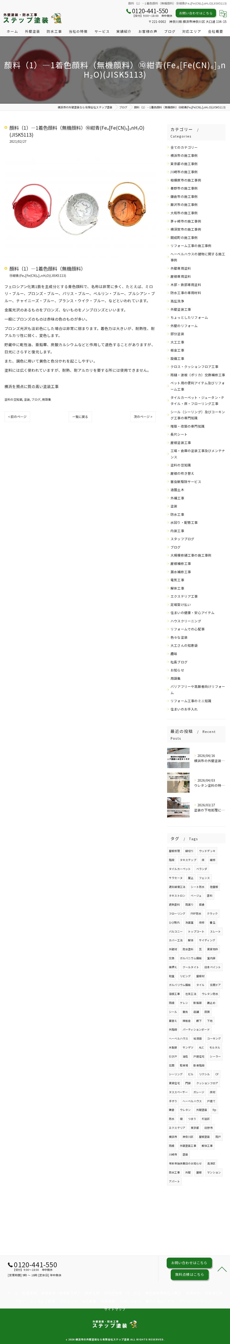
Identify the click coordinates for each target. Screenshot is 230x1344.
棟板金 (187, 1021)
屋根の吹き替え (182, 473)
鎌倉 (171, 1110)
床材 (212, 1092)
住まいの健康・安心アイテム (192, 612)
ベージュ (196, 895)
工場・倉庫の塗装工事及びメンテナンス (197, 453)
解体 (190, 940)
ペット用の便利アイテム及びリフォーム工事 (197, 385)
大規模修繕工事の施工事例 (190, 555)
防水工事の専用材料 (185, 292)
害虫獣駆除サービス (185, 481)
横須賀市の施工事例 (185, 229)
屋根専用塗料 (180, 276)
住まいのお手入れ (184, 709)
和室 (171, 976)
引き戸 (173, 1056)
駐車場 (184, 1065)
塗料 (209, 895)
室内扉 (211, 958)
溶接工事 (174, 994)
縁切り (189, 851)
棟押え (173, 967)
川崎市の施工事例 (184, 171)
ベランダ (201, 869)
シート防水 (197, 887)
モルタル (214, 1047)
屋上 (190, 878)
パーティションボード (196, 1029)
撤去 (185, 1012)
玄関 (171, 1065)
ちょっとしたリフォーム (189, 317)
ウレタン (185, 1110)
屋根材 (200, 976)
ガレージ (198, 1092)
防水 (171, 1119)
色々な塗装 (179, 637)
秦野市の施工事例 (184, 188)
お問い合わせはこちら (196, 13)
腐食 (201, 904)
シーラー (215, 1056)
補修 (212, 860)
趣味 (173, 653)
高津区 (211, 1163)
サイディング (207, 940)
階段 (171, 860)
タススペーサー (178, 1092)
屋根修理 (174, 851)
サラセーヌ (176, 878)
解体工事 (177, 588)
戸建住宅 (198, 1056)
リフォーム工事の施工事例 (190, 245)
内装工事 (177, 530)
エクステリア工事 (184, 596)
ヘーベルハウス (178, 1038)
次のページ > (143, 416)
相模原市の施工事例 (185, 180)
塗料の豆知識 (13, 399)
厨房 (207, 1012)
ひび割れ (174, 922)
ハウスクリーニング (185, 620)
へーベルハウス (192, 1101)
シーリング (176, 1074)
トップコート (196, 931)
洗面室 (189, 922)
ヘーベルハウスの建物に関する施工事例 (197, 256)
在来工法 (190, 994)
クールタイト (191, 967)
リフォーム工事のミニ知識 (190, 700)
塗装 (27, 399)
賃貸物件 (212, 949)
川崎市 (173, 1154)
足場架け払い (180, 604)
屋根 (199, 1172)
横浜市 (173, 1137)
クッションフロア (207, 1083)
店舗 (196, 1012)
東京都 (195, 1128)
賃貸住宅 (174, 1083)
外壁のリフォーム (184, 325)
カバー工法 (176, 940)
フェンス (204, 878)
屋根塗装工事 (180, 442)
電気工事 (177, 579)
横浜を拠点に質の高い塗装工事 (31, 386)
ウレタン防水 (210, 994)
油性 (185, 1056)
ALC (201, 1047)
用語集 (46, 399)
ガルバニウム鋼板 (191, 958)
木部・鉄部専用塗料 (185, 284)
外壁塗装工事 (180, 309)
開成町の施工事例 (184, 237)
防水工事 (177, 514)
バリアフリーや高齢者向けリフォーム (197, 689)
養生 (212, 922)
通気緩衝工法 (177, 887)
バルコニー (176, 931)
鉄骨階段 (198, 1065)
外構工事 (177, 498)
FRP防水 (196, 913)
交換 (171, 958)
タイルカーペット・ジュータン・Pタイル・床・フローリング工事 (197, 400)
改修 (201, 922)
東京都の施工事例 (184, 163)
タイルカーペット (180, 869)
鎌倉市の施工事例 (184, 196)
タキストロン (177, 895)
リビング (185, 976)
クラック (212, 913)
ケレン (184, 1003)
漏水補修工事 (180, 571)
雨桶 (171, 1145)
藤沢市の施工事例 (184, 204)
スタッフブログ (182, 538)
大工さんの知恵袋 (184, 645)
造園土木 (177, 489)
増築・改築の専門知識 (187, 426)
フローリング (177, 913)
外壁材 (173, 949)
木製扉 (173, 1047)
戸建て (211, 1101)
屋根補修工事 (180, 563)
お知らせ (177, 670)
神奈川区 (188, 1137)
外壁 (188, 1172)
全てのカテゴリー (184, 147)
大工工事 (177, 342)
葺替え (173, 1021)
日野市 (208, 1128)
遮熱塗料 (174, 904)
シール (173, 1012)
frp (215, 1110)
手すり (173, 1101)
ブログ (35, 399)
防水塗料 (188, 949)
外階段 (173, 1029)
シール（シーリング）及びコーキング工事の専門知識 (197, 414)
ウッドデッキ (207, 851)
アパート (174, 1181)
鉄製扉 (197, 1003)
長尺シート (179, 434)
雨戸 (218, 1137)
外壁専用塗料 (180, 268)
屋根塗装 (204, 1137)
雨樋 (171, 1003)
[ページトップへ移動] (222, 1268)
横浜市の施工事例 (184, 155)
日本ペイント (212, 967)
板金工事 (177, 350)
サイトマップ (115, 1309)
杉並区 (206, 1119)
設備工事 (177, 358)
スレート (215, 931)
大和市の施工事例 (184, 212)
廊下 (199, 1021)
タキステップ (188, 860)
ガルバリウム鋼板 (180, 985)
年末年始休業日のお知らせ (185, 1163)
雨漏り (189, 904)
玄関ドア (215, 985)
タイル (200, 985)
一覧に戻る (80, 416)
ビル (190, 1074)
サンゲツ (188, 1047)
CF (217, 1074)
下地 (209, 1021)
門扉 (188, 1083)
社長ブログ (179, 662)
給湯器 (198, 1038)
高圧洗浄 (177, 301)
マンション (214, 1172)
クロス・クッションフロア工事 (194, 366)
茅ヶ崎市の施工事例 (185, 221)
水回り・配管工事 (184, 522)
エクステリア (177, 1128)
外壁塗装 (201, 1110)
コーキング (214, 1038)
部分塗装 (177, 333)
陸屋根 (214, 887)
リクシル (204, 1074)
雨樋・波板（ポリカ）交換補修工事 (197, 374)
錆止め (211, 1003)
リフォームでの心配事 (187, 629)
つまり (192, 1119)
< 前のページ (17, 416)
